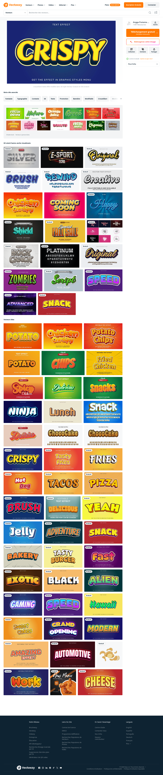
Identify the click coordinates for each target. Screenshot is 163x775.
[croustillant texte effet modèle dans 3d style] (23, 459)
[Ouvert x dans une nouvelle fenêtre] (57, 768)
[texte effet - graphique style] (63, 435)
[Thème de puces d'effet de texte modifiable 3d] (63, 363)
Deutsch (129, 737)
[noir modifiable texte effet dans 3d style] (63, 580)
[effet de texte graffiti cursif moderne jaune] (101, 256)
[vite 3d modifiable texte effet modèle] (103, 556)
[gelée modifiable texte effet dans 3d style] (23, 532)
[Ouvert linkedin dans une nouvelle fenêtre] (46, 768)
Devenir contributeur (99, 738)
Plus (72, 5)
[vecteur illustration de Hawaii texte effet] (103, 604)
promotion (64, 99)
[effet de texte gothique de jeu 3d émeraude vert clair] (23, 231)
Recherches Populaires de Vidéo (71, 748)
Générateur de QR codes (38, 757)
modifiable (89, 99)
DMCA (64, 731)
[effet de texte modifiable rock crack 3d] (21, 256)
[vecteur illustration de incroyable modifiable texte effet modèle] (26, 654)
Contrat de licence (69, 727)
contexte (35, 99)
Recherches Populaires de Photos (71, 743)
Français (129, 740)
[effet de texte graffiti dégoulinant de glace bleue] (60, 180)
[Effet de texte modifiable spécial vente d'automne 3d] (65, 231)
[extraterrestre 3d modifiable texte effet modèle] (103, 580)
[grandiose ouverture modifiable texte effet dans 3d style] (63, 629)
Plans (107, 5)
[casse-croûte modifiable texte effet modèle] (57, 304)
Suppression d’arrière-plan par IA (39, 753)
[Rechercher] (150, 12)
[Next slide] (119, 98)
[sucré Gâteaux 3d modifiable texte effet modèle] (23, 629)
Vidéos (51, 5)
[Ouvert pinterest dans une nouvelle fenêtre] (50, 768)
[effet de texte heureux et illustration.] (104, 205)
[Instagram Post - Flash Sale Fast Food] (63, 682)
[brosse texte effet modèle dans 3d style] (24, 508)
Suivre (155, 25)
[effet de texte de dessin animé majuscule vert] (23, 280)
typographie (22, 99)
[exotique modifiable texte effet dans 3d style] (23, 580)
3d (45, 99)
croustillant (102, 99)
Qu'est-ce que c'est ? (146, 59)
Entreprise (33, 737)
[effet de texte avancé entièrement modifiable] (20, 304)
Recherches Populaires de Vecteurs (71, 738)
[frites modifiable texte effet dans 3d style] (103, 459)
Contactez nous (100, 731)
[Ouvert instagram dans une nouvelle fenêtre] (43, 768)
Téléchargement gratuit (143, 33)
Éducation (33, 740)
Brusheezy (33, 727)
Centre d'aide (100, 727)
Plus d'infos (132, 64)
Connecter (152, 5)
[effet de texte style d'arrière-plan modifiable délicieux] (63, 388)
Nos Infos (98, 734)
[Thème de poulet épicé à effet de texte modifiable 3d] (23, 388)
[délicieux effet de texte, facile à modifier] (63, 508)
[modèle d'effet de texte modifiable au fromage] (100, 682)
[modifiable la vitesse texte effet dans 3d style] (103, 280)
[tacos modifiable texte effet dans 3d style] (63, 483)
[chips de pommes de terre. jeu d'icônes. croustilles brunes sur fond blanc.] (109, 654)
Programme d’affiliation (70, 734)
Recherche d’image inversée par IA (39, 748)
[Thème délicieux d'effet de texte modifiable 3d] (23, 435)
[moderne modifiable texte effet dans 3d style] (103, 629)
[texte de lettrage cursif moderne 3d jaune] (103, 157)
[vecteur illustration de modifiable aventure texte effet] (63, 532)
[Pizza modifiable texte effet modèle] (103, 483)
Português (130, 734)
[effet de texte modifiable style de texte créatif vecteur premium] (101, 180)
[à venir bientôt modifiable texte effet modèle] (64, 205)
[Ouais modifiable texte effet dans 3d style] (102, 508)
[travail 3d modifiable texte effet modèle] (26, 682)
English (129, 727)
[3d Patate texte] (22, 363)
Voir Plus (112, 125)
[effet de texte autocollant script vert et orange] (63, 280)
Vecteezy (32, 731)
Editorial (62, 5)
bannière (76, 99)
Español (129, 731)
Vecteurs (29, 5)
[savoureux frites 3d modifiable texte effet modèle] (63, 459)
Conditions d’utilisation (94, 769)
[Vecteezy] (13, 5)
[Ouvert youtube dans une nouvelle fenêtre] (61, 768)
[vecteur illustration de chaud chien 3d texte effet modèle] (23, 483)
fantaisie (8, 99)
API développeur (35, 744)
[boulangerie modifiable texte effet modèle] (23, 556)
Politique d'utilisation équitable (134, 769)
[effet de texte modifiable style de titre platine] (59, 256)
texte (53, 99)
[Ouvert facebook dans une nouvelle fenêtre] (39, 768)
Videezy (32, 734)
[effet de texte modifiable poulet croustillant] (23, 205)
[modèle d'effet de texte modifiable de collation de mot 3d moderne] (103, 412)
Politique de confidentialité (113, 769)
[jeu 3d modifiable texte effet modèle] (23, 604)
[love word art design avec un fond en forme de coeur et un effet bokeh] (104, 231)
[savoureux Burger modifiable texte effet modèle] (63, 556)
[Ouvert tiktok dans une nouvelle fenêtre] (54, 768)
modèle (115, 99)
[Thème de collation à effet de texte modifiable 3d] (102, 388)
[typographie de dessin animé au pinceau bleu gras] (22, 180)
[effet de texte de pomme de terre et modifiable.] (23, 336)
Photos (40, 5)
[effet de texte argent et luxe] (21, 157)
